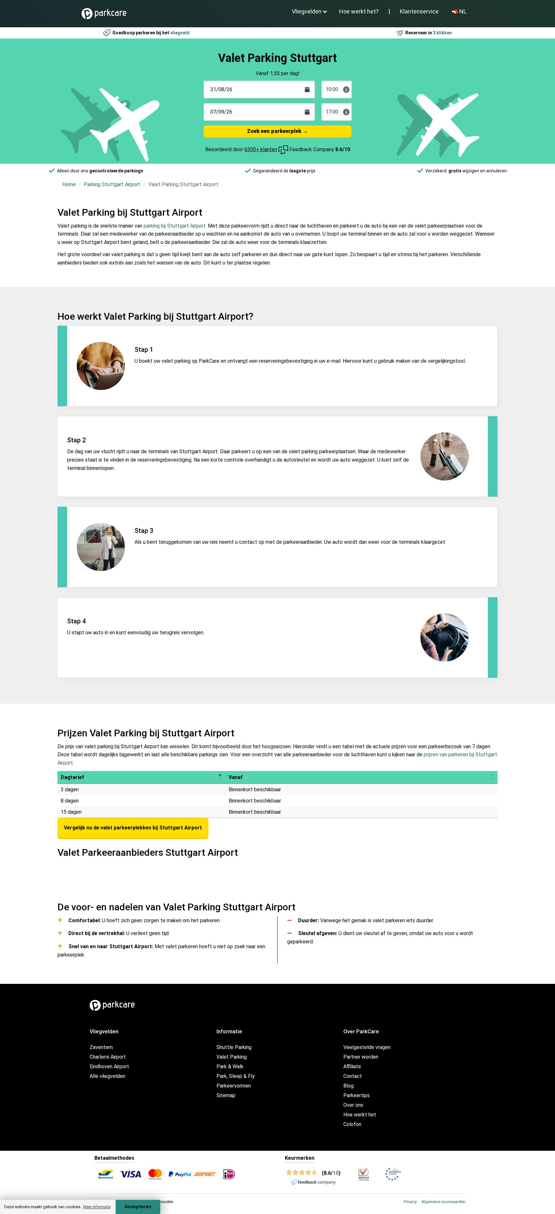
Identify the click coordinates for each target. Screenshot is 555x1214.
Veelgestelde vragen (367, 1047)
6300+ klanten (260, 149)
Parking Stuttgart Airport (112, 184)
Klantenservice (419, 11)
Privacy (410, 1201)
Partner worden (360, 1057)
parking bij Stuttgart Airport (175, 226)
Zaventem (101, 1047)
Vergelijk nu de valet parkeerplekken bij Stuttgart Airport (133, 828)
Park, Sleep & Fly (235, 1076)
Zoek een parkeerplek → (277, 131)
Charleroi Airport (108, 1057)
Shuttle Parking (233, 1047)
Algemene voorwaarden (443, 1201)
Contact (352, 1076)
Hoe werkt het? (359, 11)
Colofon (352, 1124)
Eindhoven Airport (109, 1066)
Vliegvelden (307, 11)
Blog (348, 1086)
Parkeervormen (233, 1086)
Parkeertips (356, 1095)
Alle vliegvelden (107, 1076)
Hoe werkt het (359, 1115)
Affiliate (352, 1066)
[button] (220, 777)
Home (69, 184)
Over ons (353, 1105)
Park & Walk (229, 1066)
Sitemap (225, 1095)
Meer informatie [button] (96, 1207)
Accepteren (138, 1207)
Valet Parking (231, 1057)
